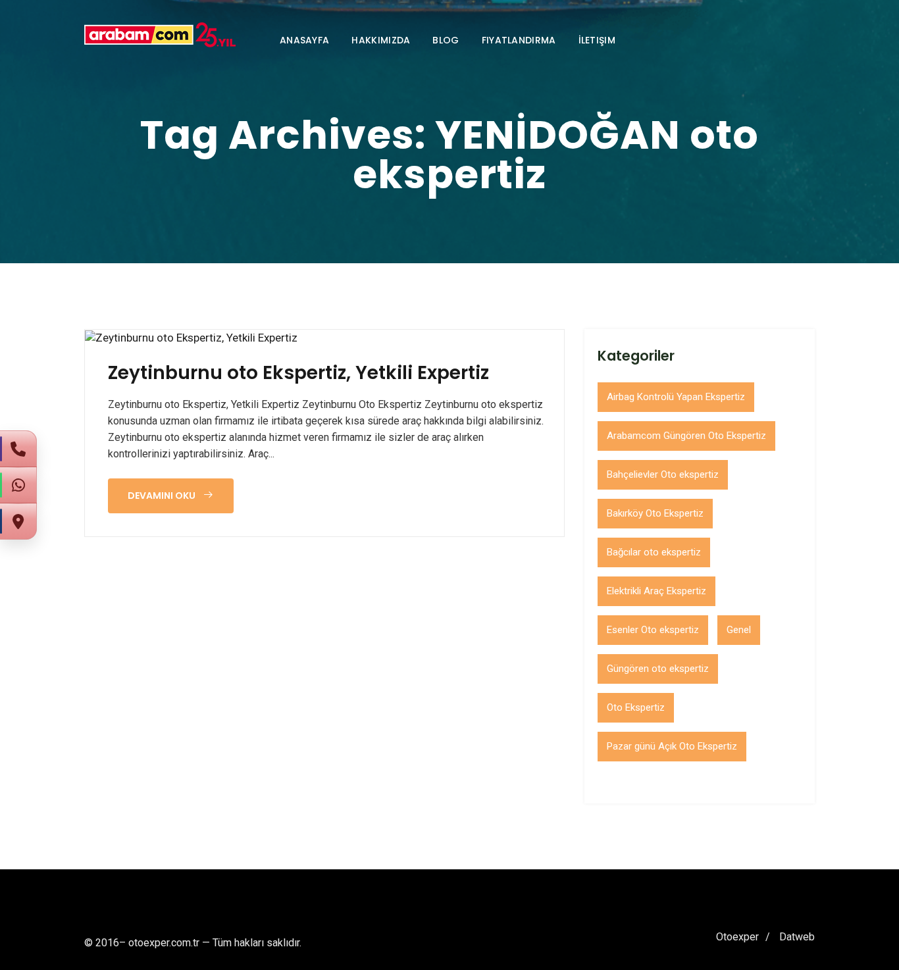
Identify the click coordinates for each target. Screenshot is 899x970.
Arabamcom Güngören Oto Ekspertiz (686, 436)
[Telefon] (18, 448)
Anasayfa (304, 40)
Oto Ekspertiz (636, 707)
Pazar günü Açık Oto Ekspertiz (672, 746)
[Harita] (18, 521)
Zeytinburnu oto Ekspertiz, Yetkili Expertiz (298, 373)
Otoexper (737, 937)
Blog (445, 40)
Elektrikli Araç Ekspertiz (656, 591)
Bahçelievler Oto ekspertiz (663, 474)
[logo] (160, 34)
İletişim (596, 40)
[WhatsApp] (18, 485)
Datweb (797, 937)
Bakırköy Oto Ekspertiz (655, 513)
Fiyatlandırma (519, 40)
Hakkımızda (380, 40)
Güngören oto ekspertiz (658, 669)
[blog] (191, 337)
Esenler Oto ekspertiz (653, 630)
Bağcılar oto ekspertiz (654, 552)
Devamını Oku (162, 495)
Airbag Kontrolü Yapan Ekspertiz (676, 397)
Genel (739, 630)
